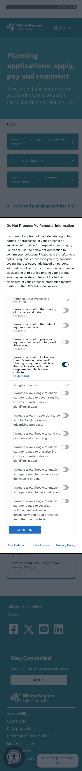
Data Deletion (16, 545)
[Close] (73, 226)
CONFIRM (25, 530)
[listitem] (41, 300)
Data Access (40, 545)
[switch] (65, 310)
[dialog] (41, 385)
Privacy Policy (65, 545)
